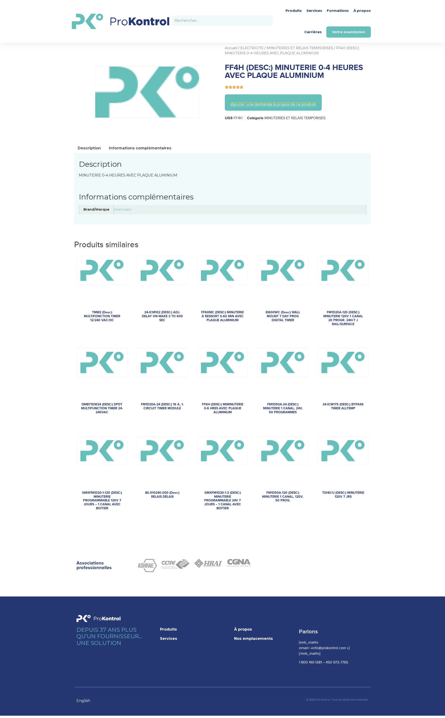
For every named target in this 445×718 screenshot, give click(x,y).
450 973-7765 (337, 662)
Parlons (308, 631)
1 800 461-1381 (310, 662)
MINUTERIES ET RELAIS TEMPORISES (300, 48)
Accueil (231, 48)
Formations (338, 10)
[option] (85, 701)
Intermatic (122, 209)
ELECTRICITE (252, 48)
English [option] (83, 701)
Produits (294, 10)
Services (314, 10)
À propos (362, 10)
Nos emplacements (253, 638)
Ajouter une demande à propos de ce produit (273, 105)
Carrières (313, 32)
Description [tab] (89, 148)
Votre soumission (348, 32)
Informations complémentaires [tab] (140, 148)
